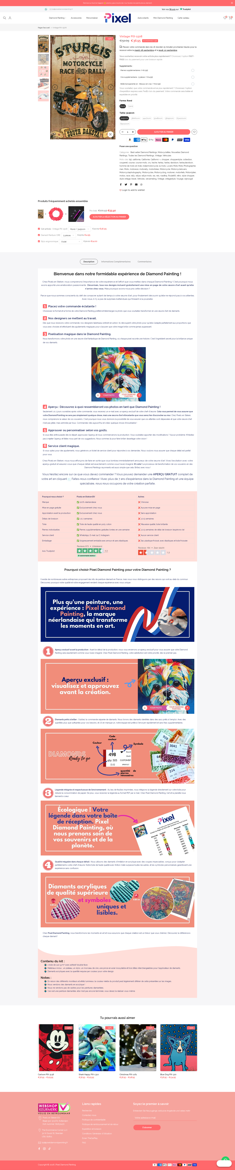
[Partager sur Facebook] (121, 184)
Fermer (3, 3)
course (132, 163)
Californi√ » (156, 159)
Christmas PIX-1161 (128, 1074)
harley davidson (171, 163)
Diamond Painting (56, 18)
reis (157, 176)
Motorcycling (160, 172)
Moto (126, 169)
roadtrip (163, 176)
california (136, 159)
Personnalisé (92, 18)
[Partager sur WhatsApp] (141, 184)
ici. (69, 479)
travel (134, 179)
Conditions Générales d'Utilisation (97, 1134)
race (128, 176)
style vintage (125, 179)
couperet (124, 163)
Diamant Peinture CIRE (50, 235)
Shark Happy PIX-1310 (89, 1074)
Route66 (172, 176)
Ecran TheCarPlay (90, 1138)
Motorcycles (147, 172)
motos (122, 176)
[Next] (110, 87)
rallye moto (147, 176)
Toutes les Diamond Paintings (141, 155)
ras (154, 176)
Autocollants (143, 18)
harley (160, 163)
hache (154, 163)
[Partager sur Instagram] (44, 1148)
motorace (134, 169)
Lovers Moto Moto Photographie (181, 166)
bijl (130, 159)
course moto (141, 163)
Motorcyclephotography (130, 172)
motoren (171, 172)
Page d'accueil (44, 28)
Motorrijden (191, 172)
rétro (179, 176)
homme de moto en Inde (131, 166)
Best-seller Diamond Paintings (144, 152)
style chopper (188, 176)
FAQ (84, 1143)
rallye (138, 176)
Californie (145, 159)
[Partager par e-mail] (136, 184)
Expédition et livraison (91, 1129)
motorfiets (180, 172)
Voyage (180, 179)
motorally (143, 169)
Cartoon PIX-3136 (46, 1074)
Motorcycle (165, 169)
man (121, 169)
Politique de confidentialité (93, 1120)
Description (89, 261)
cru (149, 163)
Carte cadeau (183, 18)
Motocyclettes (164, 152)
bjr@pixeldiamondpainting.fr (62, 9)
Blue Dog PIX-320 (168, 1074)
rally (133, 176)
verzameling (151, 179)
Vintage (158, 155)
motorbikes (154, 169)
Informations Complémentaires (116, 261)
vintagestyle (170, 179)
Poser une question (129, 146)
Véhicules (167, 155)
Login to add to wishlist (133, 190)
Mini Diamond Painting (163, 18)
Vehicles (141, 179)
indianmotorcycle (150, 166)
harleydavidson (186, 163)
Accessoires (76, 18)
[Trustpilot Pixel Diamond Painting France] (92, 551)
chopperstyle (176, 159)
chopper (165, 159)
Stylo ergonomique (49, 241)
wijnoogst (188, 179)
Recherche (87, 1111)
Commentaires (144, 261)
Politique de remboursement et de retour (100, 1124)
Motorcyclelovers (179, 169)
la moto (162, 166)
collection (187, 159)
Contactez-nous (89, 1115)
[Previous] (55, 87)
